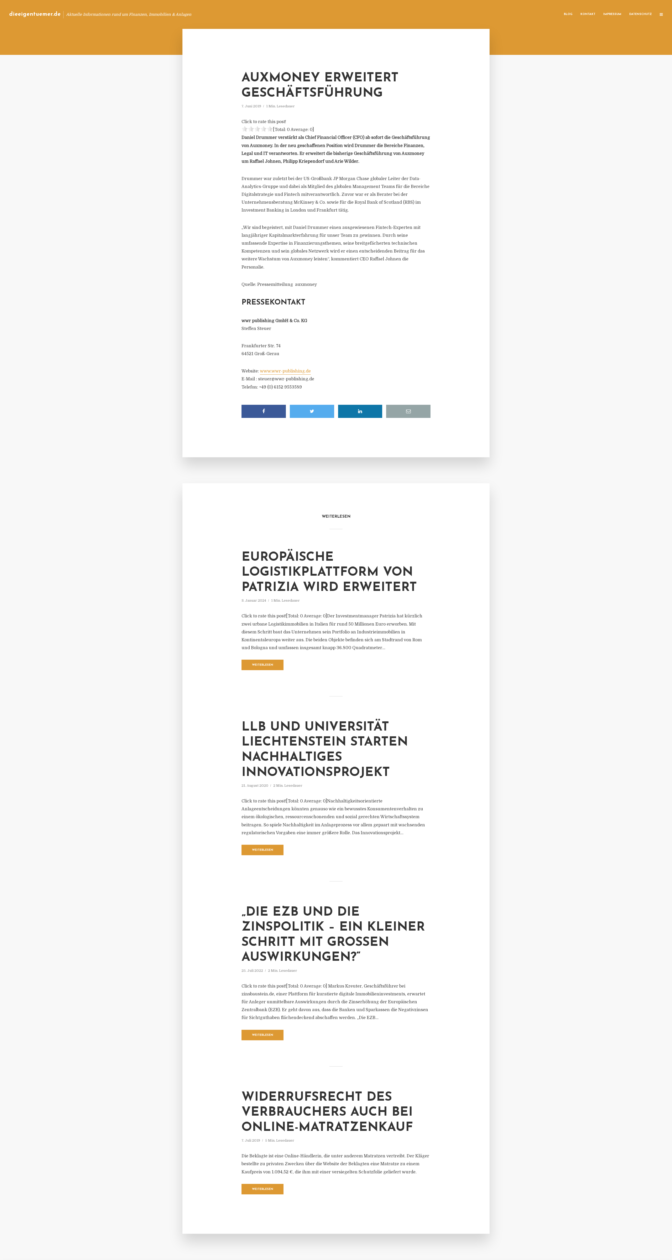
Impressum (612, 14)
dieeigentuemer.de (35, 14)
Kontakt (587, 14)
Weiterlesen (262, 665)
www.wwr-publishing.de (285, 371)
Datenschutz (640, 14)
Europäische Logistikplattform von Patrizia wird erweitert (329, 572)
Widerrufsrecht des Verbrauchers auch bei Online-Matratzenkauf (327, 1112)
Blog (568, 14)
